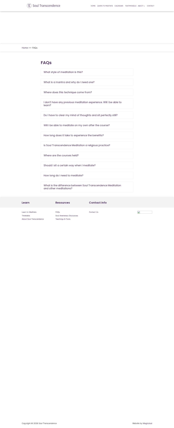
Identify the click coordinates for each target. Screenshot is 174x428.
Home (93, 6)
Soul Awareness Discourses (66, 216)
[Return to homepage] (42, 5)
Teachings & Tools (62, 219)
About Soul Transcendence (33, 219)
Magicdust (147, 423)
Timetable (26, 216)
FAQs (57, 212)
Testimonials (130, 6)
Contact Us (93, 212)
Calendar (119, 6)
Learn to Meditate (105, 6)
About (140, 6)
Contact (150, 6)
